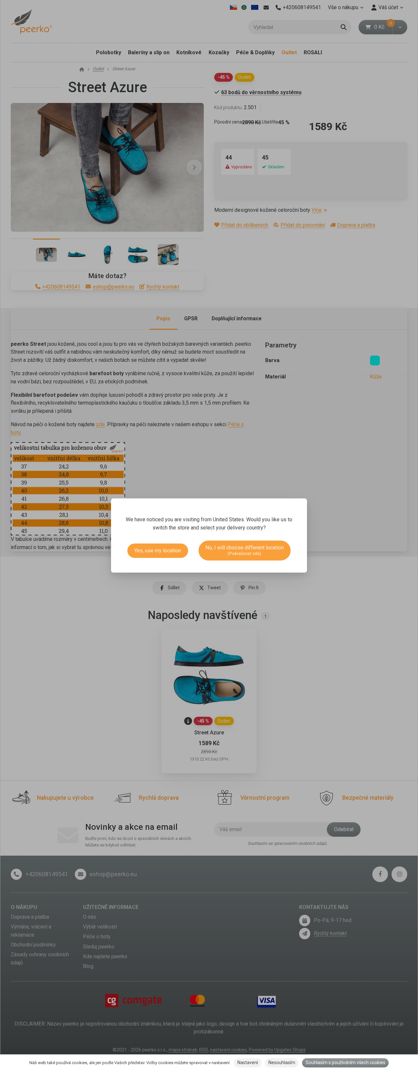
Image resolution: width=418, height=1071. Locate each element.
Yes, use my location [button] (157, 550)
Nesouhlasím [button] (281, 1062)
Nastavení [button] (247, 1062)
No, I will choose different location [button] (244, 550)
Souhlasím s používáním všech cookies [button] (345, 1062)
